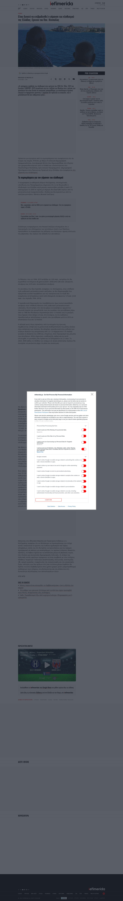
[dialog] (61, 450)
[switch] (83, 430)
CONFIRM (48, 500)
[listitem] (61, 426)
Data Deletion (51, 506)
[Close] (92, 395)
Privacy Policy (72, 506)
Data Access (61, 506)
